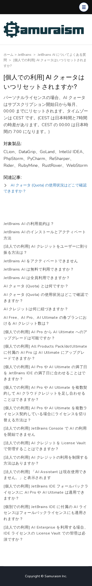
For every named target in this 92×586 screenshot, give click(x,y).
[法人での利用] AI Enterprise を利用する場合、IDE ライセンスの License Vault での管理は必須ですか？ (46, 533)
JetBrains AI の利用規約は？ (29, 223)
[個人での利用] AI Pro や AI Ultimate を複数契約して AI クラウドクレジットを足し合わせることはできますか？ (45, 393)
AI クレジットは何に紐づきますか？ (36, 309)
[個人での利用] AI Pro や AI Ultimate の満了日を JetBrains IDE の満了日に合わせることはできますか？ (45, 373)
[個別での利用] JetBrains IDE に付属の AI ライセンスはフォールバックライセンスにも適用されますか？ (45, 512)
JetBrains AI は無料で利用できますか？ (39, 269)
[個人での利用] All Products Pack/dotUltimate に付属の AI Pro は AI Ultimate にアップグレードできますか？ (45, 352)
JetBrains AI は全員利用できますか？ (37, 277)
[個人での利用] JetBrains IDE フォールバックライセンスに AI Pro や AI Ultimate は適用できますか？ (46, 492)
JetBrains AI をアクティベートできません (41, 261)
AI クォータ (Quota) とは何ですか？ (36, 286)
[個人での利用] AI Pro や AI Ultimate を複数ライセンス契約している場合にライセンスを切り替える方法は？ (45, 414)
